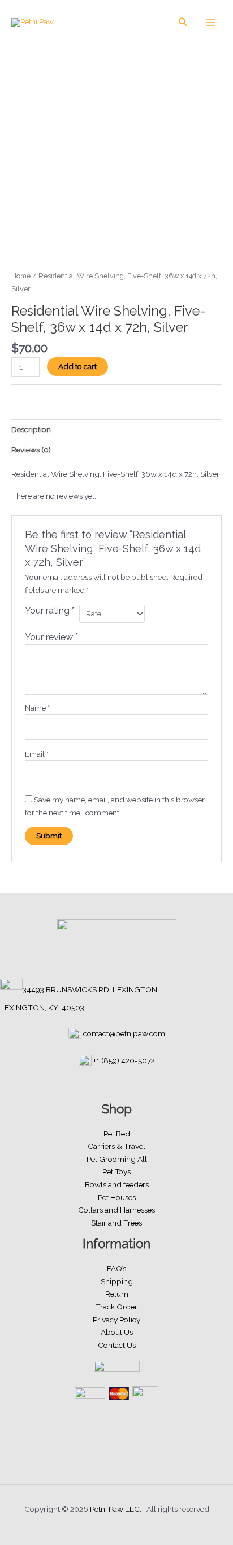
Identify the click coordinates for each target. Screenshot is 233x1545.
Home (21, 276)
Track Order (116, 1306)
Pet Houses (117, 1197)
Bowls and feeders (117, 1184)
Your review (51, 637)
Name (37, 707)
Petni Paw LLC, (115, 1508)
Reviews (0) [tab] (31, 449)
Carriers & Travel (116, 1146)
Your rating (50, 610)
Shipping (117, 1281)
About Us (117, 1332)
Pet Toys (116, 1171)
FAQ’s (116, 1268)
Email (37, 753)
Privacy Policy (116, 1319)
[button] (183, 22)
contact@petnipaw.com (124, 1033)
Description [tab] (31, 429)
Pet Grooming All (117, 1159)
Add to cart (77, 366)
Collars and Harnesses (116, 1209)
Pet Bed (116, 1133)
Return (116, 1293)
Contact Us (117, 1344)
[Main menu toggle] (211, 22)
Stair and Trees (116, 1222)
